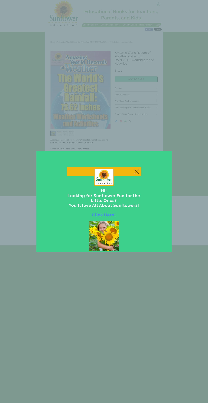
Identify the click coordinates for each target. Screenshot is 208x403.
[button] (137, 171)
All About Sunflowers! (115, 205)
